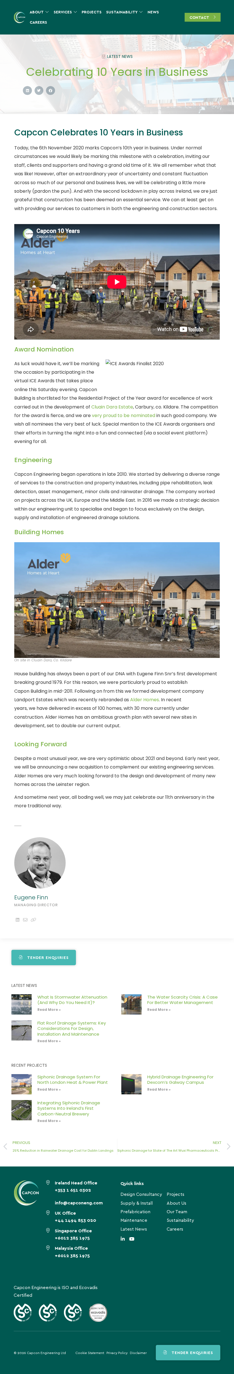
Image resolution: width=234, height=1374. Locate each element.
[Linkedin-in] (122, 1239)
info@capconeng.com (79, 1202)
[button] (27, 90)
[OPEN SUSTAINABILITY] (141, 12)
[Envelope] (25, 919)
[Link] (33, 919)
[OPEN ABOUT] (47, 12)
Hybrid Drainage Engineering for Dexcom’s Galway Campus (180, 1080)
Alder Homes (144, 699)
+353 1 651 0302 (73, 1189)
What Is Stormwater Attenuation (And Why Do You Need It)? (72, 1000)
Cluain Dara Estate (112, 407)
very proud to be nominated (123, 415)
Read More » (49, 1009)
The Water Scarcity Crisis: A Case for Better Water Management (182, 1000)
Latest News (120, 56)
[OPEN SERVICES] (75, 12)
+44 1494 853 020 (75, 1220)
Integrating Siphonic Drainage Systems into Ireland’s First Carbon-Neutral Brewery (68, 1108)
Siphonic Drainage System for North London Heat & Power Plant (72, 1080)
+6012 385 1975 (72, 1237)
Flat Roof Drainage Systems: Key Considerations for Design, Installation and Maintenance (71, 1028)
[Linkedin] (17, 919)
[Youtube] (132, 1239)
